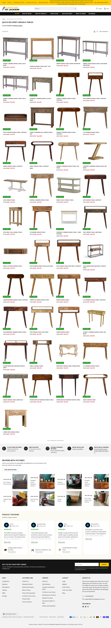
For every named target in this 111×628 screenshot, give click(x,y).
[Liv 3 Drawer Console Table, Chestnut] (95, 285)
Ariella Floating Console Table (12, 266)
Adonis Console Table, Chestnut (12, 166)
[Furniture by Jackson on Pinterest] (85, 607)
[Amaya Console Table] (95, 385)
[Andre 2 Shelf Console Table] (69, 185)
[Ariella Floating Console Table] (15, 251)
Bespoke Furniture (47, 598)
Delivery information (28, 587)
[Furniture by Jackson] (10, 8)
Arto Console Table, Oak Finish (39, 332)
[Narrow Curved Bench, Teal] (32, 550)
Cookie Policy (60, 617)
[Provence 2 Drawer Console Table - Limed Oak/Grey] (69, 217)
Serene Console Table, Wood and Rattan (68, 63)
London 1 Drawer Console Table (39, 200)
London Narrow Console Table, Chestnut (15, 300)
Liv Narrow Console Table (37, 232)
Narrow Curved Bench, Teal (43, 550)
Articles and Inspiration (49, 606)
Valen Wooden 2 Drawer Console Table (14, 332)
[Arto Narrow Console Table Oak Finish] (42, 251)
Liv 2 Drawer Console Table (91, 132)
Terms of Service (27, 602)
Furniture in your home (28, 596)
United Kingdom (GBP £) (102, 2)
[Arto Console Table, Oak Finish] (42, 317)
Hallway (4, 590)
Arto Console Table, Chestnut (92, 200)
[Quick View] (27, 37)
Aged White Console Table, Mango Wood (68, 366)
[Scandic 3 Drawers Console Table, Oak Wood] (95, 317)
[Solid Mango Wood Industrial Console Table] (95, 251)
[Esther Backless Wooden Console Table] (69, 385)
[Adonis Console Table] (69, 317)
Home (3, 19)
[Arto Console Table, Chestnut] (95, 185)
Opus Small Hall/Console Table (12, 232)
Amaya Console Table (89, 400)
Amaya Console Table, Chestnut (39, 166)
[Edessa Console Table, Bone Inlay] (15, 385)
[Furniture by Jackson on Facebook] (83, 607)
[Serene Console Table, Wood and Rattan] (69, 48)
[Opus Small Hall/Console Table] (15, 217)
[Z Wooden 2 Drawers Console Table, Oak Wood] (95, 151)
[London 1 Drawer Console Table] (42, 185)
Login (63, 581)
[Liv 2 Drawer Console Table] (95, 117)
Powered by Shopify (29, 617)
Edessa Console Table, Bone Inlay (13, 400)
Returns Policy (26, 590)
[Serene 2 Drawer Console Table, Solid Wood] (15, 48)
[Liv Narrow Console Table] (42, 217)
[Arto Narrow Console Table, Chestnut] (95, 83)
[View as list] (97, 31)
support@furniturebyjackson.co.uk (95, 599)
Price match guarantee (28, 593)
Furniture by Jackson (16, 617)
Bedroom (5, 584)
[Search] (75, 8)
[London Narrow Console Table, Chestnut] (15, 285)
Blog (63, 593)
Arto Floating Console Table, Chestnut (15, 132)
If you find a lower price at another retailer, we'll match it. (101, 451)
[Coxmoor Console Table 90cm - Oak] (42, 48)
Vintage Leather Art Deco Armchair (15, 549)
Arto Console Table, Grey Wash (92, 232)
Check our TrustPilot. (77, 449)
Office (3, 593)
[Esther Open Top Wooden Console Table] (42, 385)
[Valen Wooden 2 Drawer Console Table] (15, 317)
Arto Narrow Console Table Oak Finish (41, 266)
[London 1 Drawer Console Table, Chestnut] (69, 83)
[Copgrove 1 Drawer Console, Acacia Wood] (42, 83)
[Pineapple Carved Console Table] (42, 285)
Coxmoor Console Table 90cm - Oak (40, 66)
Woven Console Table (62, 300)
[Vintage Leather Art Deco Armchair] (5, 549)
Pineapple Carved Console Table (39, 300)
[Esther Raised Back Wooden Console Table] (15, 351)
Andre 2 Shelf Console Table (65, 200)
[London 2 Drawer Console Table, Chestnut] (69, 117)
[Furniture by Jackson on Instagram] (88, 607)
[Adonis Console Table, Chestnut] (15, 151)
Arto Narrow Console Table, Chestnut (94, 98)
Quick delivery (46, 584)
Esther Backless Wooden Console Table (68, 400)
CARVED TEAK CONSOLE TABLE (11, 432)
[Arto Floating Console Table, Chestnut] (15, 117)
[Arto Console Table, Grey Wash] (95, 217)
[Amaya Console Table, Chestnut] (42, 151)
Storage (4, 596)
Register (64, 584)
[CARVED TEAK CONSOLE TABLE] (15, 417)
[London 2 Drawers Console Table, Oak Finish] (69, 151)
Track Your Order (67, 590)
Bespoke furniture (27, 584)
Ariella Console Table (36, 366)
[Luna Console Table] (15, 185)
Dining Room (6, 587)
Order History (66, 587)
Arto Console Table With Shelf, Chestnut (68, 266)
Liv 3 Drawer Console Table (91, 366)
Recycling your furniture (49, 595)
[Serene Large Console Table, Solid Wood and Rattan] (95, 48)
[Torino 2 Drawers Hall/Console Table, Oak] (42, 117)
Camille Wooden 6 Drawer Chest (69, 549)
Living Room (5, 581)
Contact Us (25, 581)
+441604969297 (89, 596)
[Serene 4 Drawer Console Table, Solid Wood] (15, 83)
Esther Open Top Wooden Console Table (41, 400)
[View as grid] (94, 31)
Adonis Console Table (62, 332)
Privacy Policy (26, 599)
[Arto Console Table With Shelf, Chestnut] (69, 251)
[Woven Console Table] (69, 285)
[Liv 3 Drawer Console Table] (95, 351)
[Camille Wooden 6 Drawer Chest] (59, 549)
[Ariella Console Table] (42, 351)
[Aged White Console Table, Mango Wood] (69, 351)
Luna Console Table (9, 200)
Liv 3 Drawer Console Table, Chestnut (94, 300)
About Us (45, 581)
